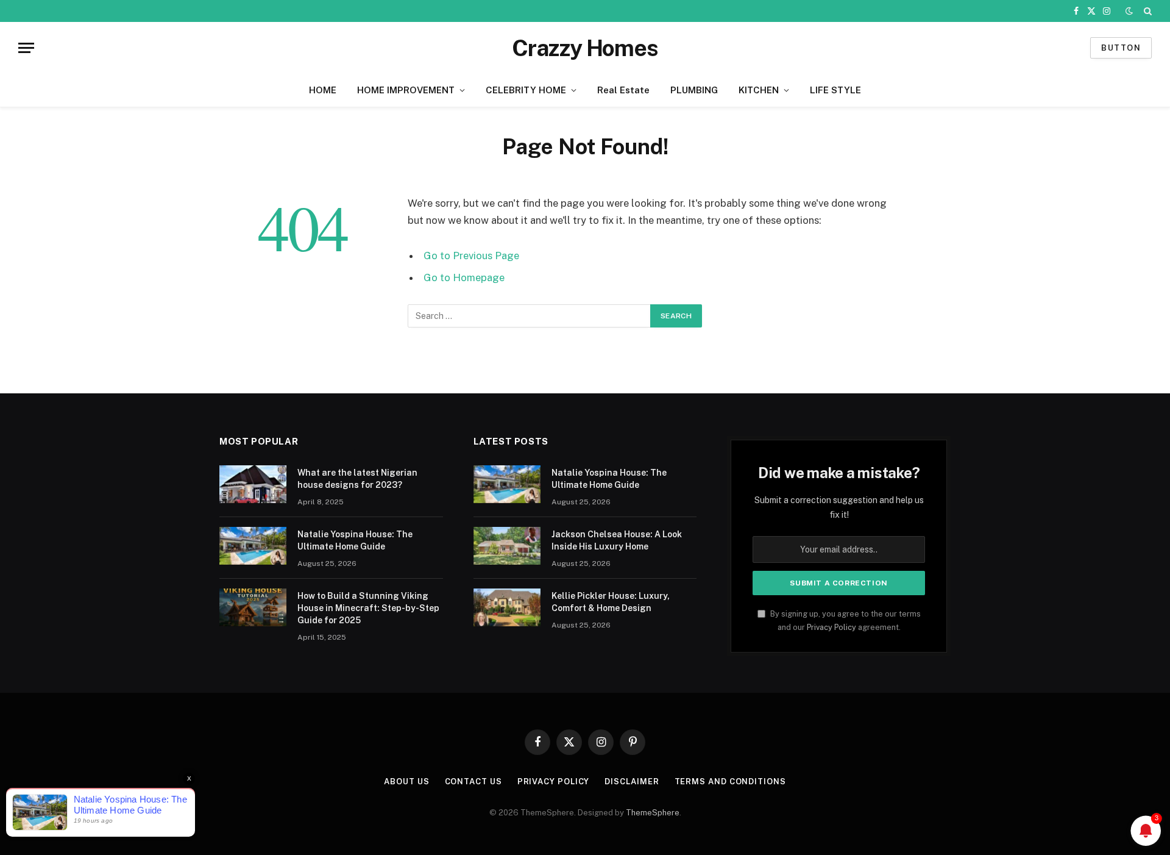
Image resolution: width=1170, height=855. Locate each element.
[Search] (1146, 11)
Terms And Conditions (730, 781)
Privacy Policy (831, 627)
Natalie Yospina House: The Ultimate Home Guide (355, 540)
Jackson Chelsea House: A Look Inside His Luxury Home (616, 540)
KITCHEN (759, 90)
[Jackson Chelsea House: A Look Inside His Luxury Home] (507, 546)
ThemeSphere (652, 812)
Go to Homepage (464, 277)
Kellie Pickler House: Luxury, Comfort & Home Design (610, 602)
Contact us (473, 781)
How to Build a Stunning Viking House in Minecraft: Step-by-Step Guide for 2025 (368, 608)
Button (1121, 47)
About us (406, 781)
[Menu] (26, 48)
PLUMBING (694, 90)
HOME (322, 90)
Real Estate (623, 90)
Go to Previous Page (471, 255)
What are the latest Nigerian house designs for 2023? (357, 479)
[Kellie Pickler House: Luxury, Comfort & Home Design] (507, 607)
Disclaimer (631, 781)
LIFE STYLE (835, 90)
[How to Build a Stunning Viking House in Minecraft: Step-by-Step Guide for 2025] (252, 607)
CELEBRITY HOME (526, 90)
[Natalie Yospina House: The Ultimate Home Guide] (252, 546)
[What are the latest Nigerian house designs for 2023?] (252, 484)
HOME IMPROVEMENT (406, 90)
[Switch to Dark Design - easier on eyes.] (1129, 11)
